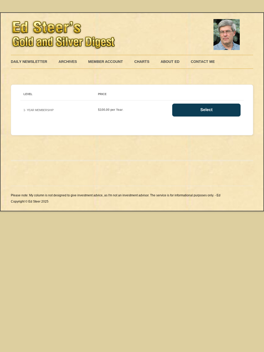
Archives (68, 62)
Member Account (105, 62)
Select (206, 110)
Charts (141, 62)
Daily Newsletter (29, 62)
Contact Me (203, 62)
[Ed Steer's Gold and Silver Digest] (127, 34)
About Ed (170, 62)
